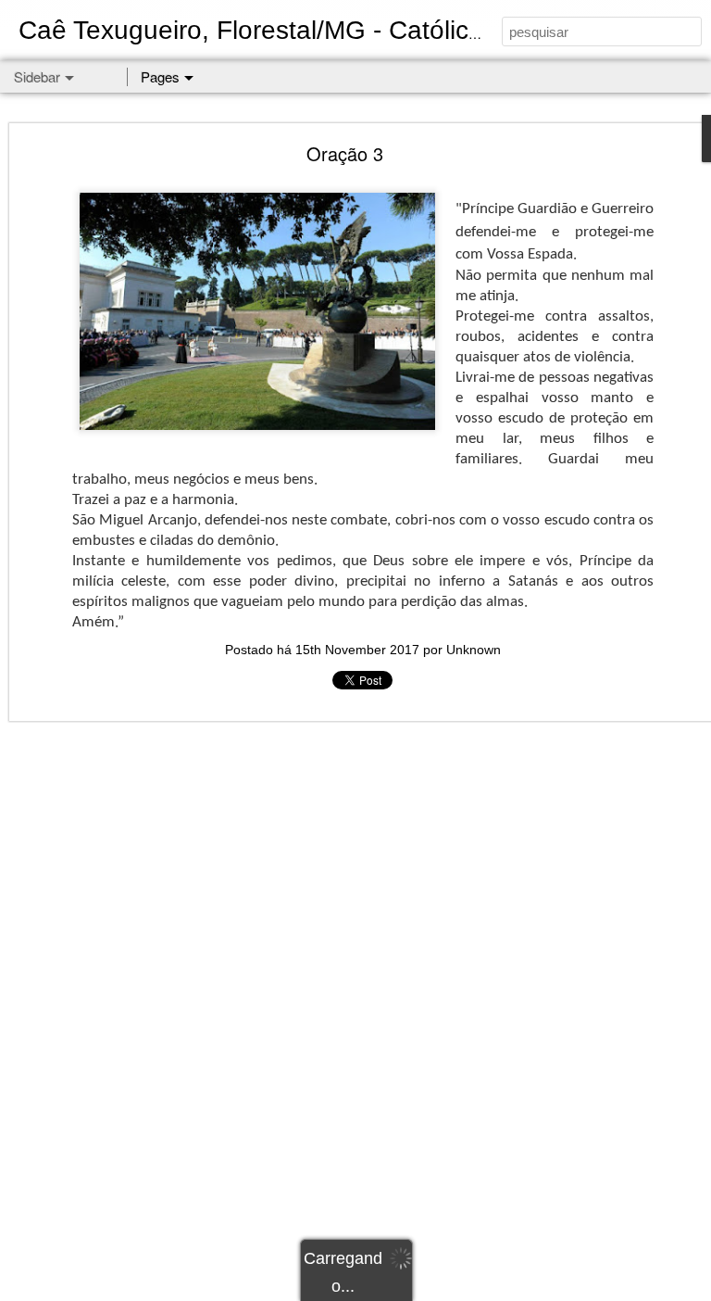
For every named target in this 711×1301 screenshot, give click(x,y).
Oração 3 (344, 153)
